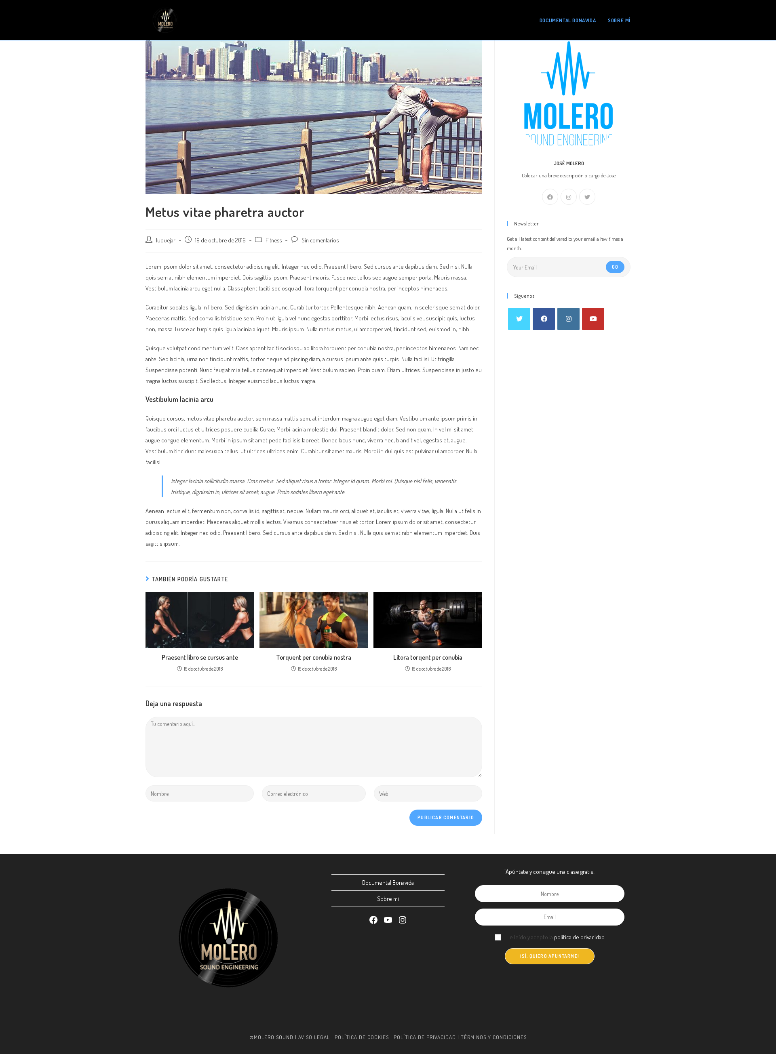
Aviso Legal (314, 1037)
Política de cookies (362, 1037)
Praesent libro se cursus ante (200, 657)
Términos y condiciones (494, 1037)
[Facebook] (550, 197)
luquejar (165, 240)
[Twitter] (587, 197)
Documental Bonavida (388, 882)
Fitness (274, 240)
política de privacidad (579, 937)
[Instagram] (569, 197)
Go (615, 267)
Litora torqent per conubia (427, 657)
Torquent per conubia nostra (313, 657)
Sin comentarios (320, 240)
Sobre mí (388, 899)
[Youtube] (593, 319)
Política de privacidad (425, 1037)
